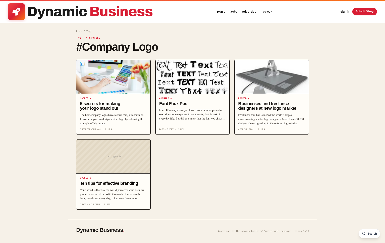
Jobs (233, 11)
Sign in (344, 11)
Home (221, 11)
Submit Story (365, 11)
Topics (266, 11)
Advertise (249, 11)
